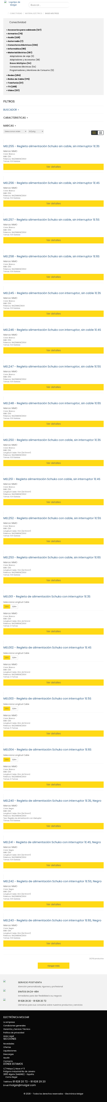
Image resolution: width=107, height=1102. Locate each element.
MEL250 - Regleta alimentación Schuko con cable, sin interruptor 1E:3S (52, 440)
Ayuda (6, 1057)
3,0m (14, 606)
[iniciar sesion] (100, 5)
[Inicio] (13, 3)
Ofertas (7, 1047)
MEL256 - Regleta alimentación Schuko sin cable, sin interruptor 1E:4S (51, 183)
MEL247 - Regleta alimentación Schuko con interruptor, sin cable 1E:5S (52, 366)
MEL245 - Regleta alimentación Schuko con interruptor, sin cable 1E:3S (52, 293)
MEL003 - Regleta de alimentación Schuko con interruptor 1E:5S (47, 698)
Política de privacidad (13, 1032)
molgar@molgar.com (22, 1085)
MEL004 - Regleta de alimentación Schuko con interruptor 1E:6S (47, 749)
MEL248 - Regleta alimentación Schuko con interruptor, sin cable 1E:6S (52, 403)
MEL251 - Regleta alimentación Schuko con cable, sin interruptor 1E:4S (51, 479)
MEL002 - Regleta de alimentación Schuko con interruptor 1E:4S (47, 647)
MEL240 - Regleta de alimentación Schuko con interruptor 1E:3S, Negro (52, 801)
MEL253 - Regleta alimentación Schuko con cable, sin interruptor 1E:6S (52, 557)
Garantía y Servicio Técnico (16, 1029)
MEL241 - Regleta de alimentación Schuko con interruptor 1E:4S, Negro (52, 842)
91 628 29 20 (24, 1000)
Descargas (8, 1054)
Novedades (8, 1043)
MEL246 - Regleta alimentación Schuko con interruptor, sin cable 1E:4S (52, 330)
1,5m (7, 606)
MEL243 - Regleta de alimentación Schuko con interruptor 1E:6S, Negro (52, 920)
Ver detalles (53, 166)
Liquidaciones (9, 1050)
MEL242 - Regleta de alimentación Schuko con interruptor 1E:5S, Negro (52, 881)
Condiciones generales (14, 1025)
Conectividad (16, 13)
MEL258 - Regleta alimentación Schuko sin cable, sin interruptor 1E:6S (51, 256)
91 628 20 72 (39, 1000)
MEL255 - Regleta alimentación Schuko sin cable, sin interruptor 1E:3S (51, 146)
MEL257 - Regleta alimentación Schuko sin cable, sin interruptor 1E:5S (51, 220)
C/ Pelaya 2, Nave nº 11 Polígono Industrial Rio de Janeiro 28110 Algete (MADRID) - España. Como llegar (19, 1072)
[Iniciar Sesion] (22, 3)
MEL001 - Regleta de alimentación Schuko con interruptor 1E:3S (46, 596)
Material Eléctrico (33, 13)
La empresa (9, 1022)
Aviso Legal (8, 1036)
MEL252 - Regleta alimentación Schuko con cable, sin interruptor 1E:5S (52, 518)
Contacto (8, 1061)
